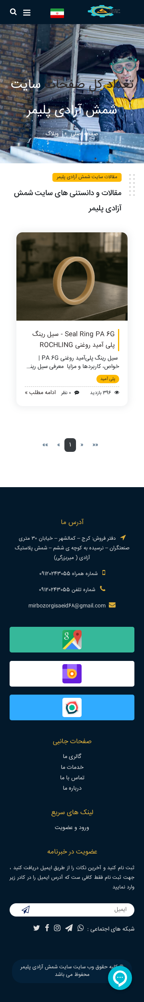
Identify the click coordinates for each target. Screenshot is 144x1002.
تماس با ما (72, 778)
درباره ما (72, 788)
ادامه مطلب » (40, 393)
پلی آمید (107, 379)
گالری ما (72, 756)
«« (95, 445)
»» (45, 445)
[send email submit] (26, 911)
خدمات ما (72, 767)
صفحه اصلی (84, 134)
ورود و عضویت (72, 827)
